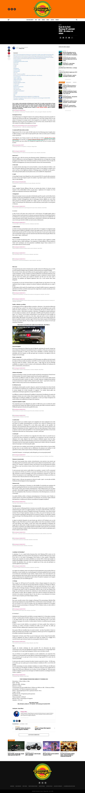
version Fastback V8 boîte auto (35, 139)
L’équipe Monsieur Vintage (32, 786)
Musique (43, 19)
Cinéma (47, 19)
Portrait (57, 19)
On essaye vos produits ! (58, 786)
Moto (39, 19)
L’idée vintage (24, 786)
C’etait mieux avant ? (29, 19)
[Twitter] (19, 721)
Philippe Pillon (21, 48)
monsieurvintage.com (24, 717)
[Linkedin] (14, 721)
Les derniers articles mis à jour (69, 786)
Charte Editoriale (42, 786)
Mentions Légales (49, 786)
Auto (36, 19)
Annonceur (12, 786)
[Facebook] (17, 721)
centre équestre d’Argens (42, 107)
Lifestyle (52, 19)
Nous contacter (18, 786)
